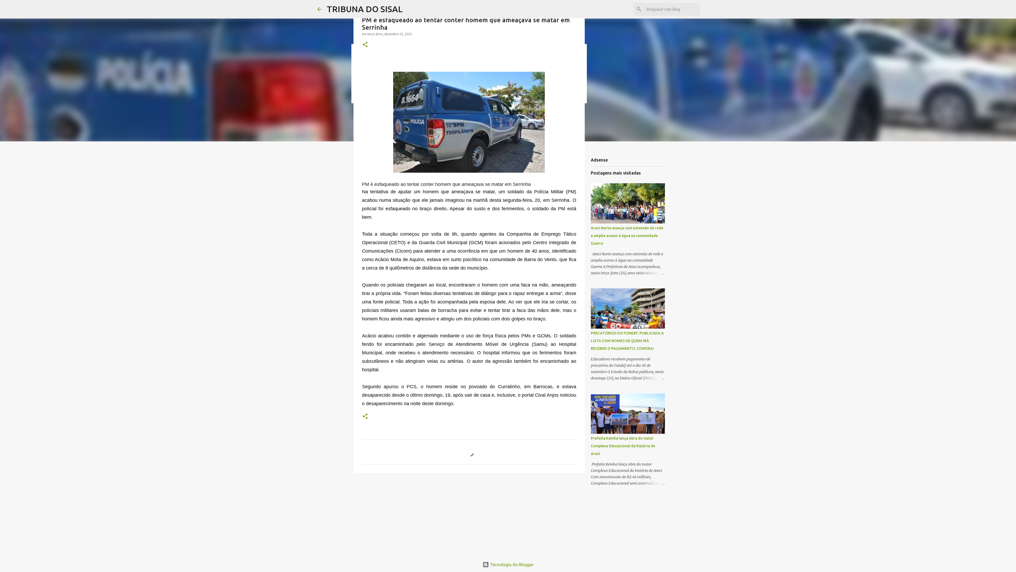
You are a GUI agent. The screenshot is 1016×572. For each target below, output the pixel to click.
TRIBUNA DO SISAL (365, 9)
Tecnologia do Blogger (511, 564)
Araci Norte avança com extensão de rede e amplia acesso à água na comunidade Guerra (627, 235)
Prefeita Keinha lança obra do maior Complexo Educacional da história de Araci (623, 446)
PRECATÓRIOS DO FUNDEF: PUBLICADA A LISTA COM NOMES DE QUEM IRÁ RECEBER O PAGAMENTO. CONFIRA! (627, 341)
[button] (365, 44)
